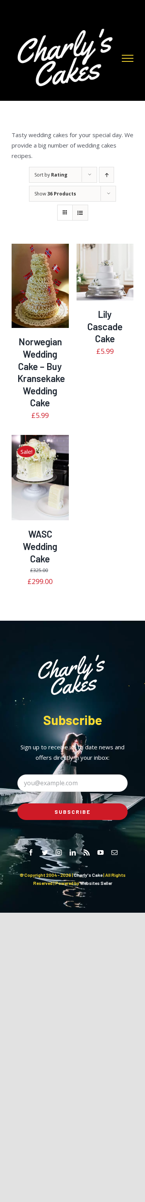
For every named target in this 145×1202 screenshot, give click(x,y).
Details (44, 295)
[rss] (87, 852)
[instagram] (59, 852)
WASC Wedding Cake (40, 546)
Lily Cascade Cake (105, 326)
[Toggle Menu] (128, 58)
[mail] (114, 852)
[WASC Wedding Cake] (40, 477)
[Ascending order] (106, 175)
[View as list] (80, 212)
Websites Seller (96, 883)
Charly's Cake (88, 875)
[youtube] (100, 852)
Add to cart (38, 287)
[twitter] (45, 852)
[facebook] (31, 852)
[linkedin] (73, 852)
